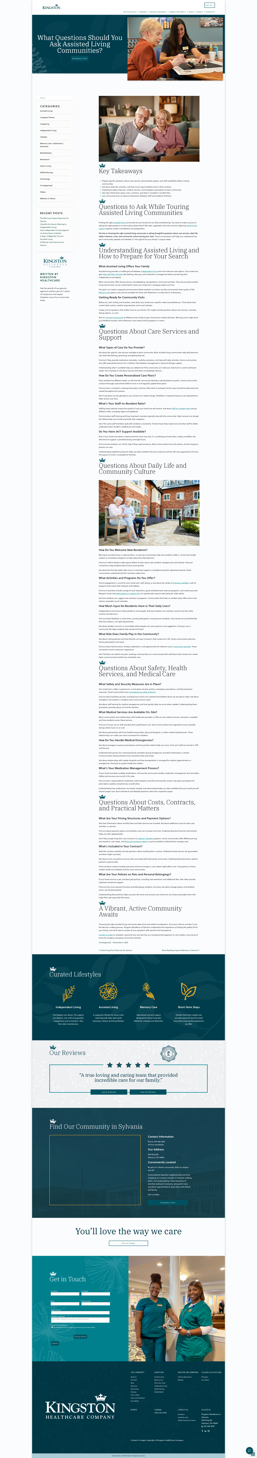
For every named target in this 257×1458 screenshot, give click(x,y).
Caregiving (44, 124)
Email (53, 1301)
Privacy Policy (80, 1336)
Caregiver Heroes (47, 117)
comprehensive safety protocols (142, 692)
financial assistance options (136, 841)
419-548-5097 (159, 1141)
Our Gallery (205, 1380)
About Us (134, 1377)
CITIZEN (124, 1456)
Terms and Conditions (138, 1398)
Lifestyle (43, 137)
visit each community (114, 317)
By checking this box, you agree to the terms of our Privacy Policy (74, 1327)
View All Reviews (148, 1092)
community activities (182, 646)
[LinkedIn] (205, 1431)
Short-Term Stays (177, 984)
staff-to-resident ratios (181, 408)
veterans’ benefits (145, 838)
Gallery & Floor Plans (177, 12)
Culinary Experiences (184, 1377)
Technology (45, 179)
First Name (55, 1291)
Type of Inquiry (56, 1310)
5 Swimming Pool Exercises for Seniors (115, 950)
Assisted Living (46, 111)
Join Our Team (160, 1413)
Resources (134, 1386)
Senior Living (45, 166)
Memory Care (135, 984)
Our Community (130, 12)
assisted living (119, 222)
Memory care (104, 292)
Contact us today (106, 935)
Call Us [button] (209, 5)
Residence (181, 1414)
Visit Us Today (128, 1243)
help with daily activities (113, 274)
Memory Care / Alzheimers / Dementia (52, 145)
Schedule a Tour (79, 58)
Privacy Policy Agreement (59, 1325)
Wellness (181, 1380)
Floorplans (204, 1377)
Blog (132, 1383)
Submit (55, 1343)
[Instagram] (209, 1431)
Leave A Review (109, 1092)
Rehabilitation (46, 153)
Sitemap (133, 1392)
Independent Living (48, 130)
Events (191, 12)
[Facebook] (202, 1431)
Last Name (85, 1291)
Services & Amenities (158, 12)
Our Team (134, 1380)
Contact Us (210, 12)
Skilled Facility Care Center (187, 1420)
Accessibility (135, 1401)
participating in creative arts (128, 593)
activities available (180, 583)
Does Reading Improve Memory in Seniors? (180, 950)
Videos (43, 192)
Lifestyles (143, 12)
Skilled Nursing (46, 172)
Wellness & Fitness (47, 198)
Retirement (44, 159)
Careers (199, 12)
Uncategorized (46, 185)
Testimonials (135, 1389)
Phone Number (86, 1301)
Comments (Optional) (58, 1316)
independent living (149, 271)
